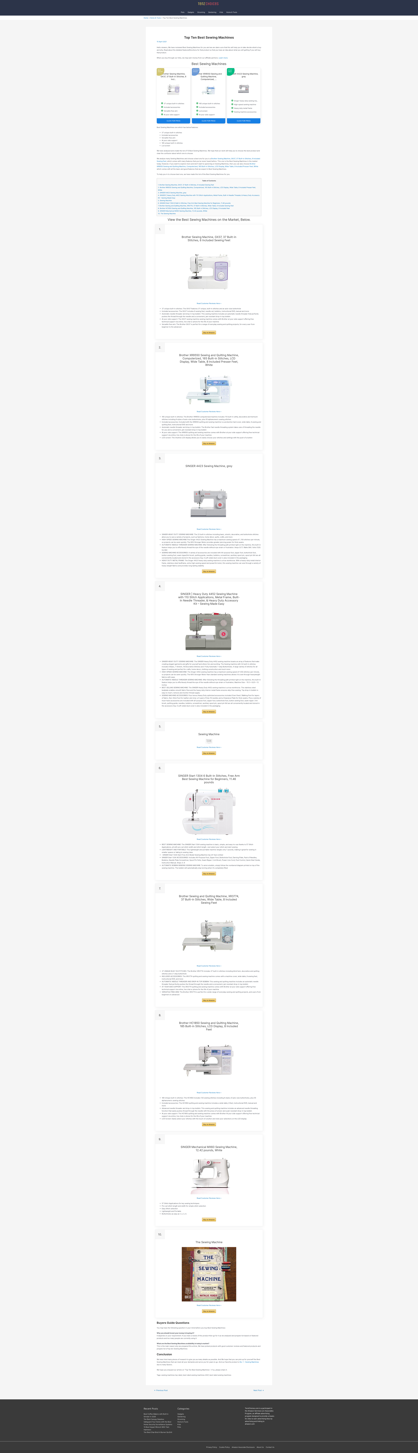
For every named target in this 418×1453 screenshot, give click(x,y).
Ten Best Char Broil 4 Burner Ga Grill (158, 1432)
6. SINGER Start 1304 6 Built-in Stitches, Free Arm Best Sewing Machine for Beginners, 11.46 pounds (194, 203)
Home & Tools (231, 12)
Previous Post (161, 1390)
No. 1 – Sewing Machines (249, 1362)
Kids (221, 12)
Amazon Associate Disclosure (243, 1447)
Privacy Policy (211, 1447)
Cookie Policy (224, 1447)
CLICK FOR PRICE (173, 121)
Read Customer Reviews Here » (209, 303)
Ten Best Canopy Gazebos (154, 1419)
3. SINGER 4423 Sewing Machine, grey (172, 193)
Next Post (259, 1390)
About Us (260, 1447)
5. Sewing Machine (165, 200)
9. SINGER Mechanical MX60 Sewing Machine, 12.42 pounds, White (182, 211)
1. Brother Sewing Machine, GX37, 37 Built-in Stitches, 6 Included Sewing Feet (186, 185)
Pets (182, 12)
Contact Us (270, 1447)
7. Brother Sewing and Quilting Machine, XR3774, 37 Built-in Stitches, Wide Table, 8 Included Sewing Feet (196, 206)
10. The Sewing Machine (167, 213)
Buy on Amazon (209, 332)
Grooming (201, 12)
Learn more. (223, 58)
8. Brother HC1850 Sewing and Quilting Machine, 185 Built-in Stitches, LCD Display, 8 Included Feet (194, 208)
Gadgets (191, 12)
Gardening (212, 12)
